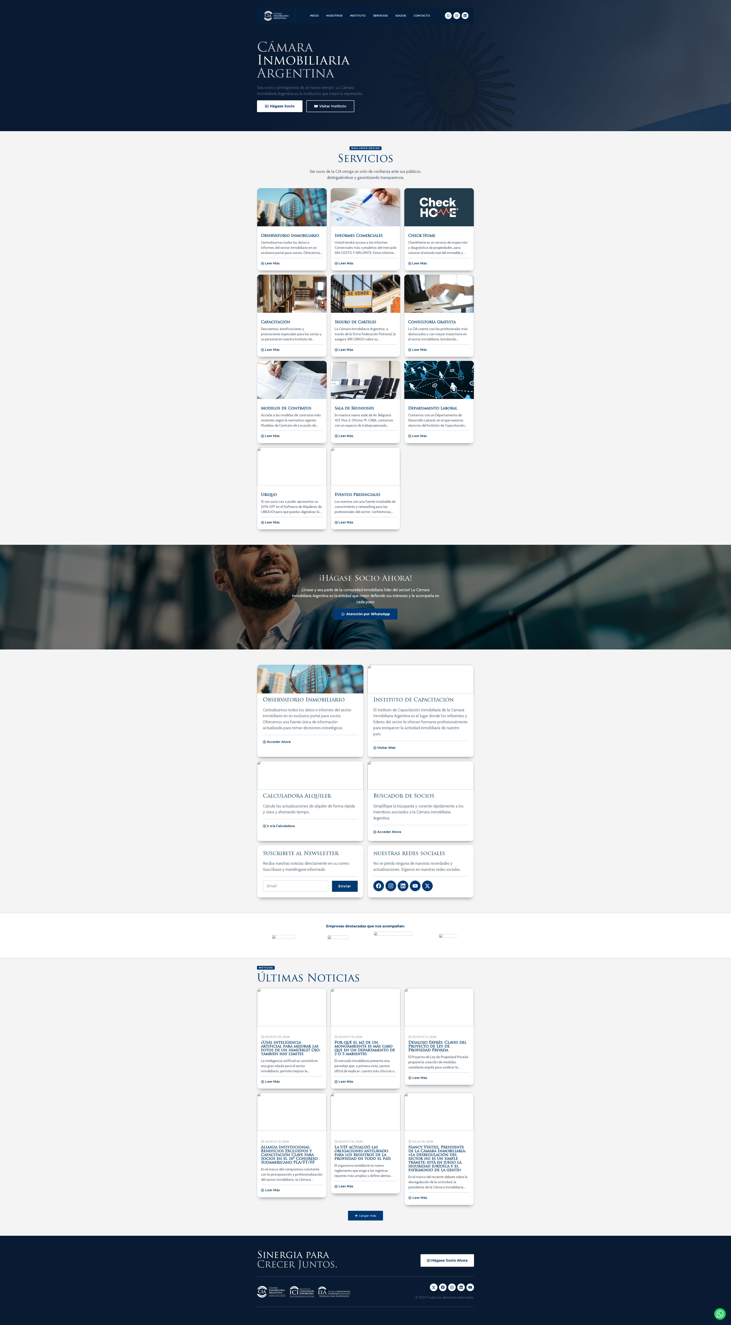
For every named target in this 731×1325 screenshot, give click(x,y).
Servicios (380, 15)
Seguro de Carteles (355, 322)
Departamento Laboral (432, 408)
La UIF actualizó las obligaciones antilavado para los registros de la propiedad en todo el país (362, 1153)
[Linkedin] (465, 15)
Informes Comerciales (359, 236)
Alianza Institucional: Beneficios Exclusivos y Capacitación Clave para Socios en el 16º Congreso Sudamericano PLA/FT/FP (289, 1155)
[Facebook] (378, 886)
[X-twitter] (427, 886)
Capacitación (275, 322)
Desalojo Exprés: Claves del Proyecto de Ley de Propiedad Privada (437, 1046)
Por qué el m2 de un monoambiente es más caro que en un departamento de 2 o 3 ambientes (364, 1048)
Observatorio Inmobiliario (290, 236)
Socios (400, 15)
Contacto (422, 15)
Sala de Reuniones (354, 408)
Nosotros (334, 15)
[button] (365, 1215)
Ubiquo (269, 495)
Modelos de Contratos (286, 408)
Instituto (358, 15)
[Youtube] (415, 886)
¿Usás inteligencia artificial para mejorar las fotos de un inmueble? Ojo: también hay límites (290, 1048)
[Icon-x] (433, 1287)
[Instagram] (456, 15)
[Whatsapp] (448, 15)
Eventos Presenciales (357, 495)
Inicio (314, 15)
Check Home (421, 236)
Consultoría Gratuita (432, 322)
